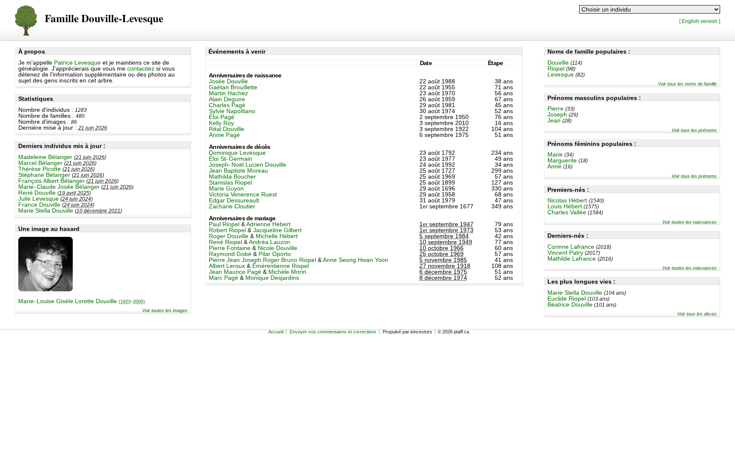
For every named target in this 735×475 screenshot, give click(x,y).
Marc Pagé (223, 277)
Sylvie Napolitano (232, 111)
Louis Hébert (564, 206)
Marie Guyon (226, 188)
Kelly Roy (221, 122)
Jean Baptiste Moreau (238, 170)
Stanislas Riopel (230, 182)
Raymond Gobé (230, 253)
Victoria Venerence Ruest (243, 194)
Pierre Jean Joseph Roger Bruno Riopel (262, 259)
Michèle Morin (287, 271)
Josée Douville (228, 81)
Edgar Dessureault (234, 200)
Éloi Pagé (221, 117)
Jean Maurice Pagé (235, 271)
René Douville (37, 192)
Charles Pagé (227, 105)
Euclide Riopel (566, 298)
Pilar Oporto (275, 253)
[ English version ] (699, 21)
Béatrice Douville (570, 304)
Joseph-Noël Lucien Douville (247, 164)
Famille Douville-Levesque (104, 19)
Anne (554, 166)
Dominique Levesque (237, 152)
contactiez (140, 68)
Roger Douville (228, 236)
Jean (554, 120)
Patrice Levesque (77, 62)
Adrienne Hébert (268, 224)
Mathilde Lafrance (571, 258)
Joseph (557, 114)
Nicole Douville (277, 248)
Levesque (560, 74)
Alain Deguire (227, 99)
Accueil (275, 331)
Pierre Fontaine (230, 248)
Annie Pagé (224, 134)
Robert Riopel (227, 230)
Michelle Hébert (277, 236)
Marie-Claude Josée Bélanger (59, 186)
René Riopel (225, 242)
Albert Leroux (227, 265)
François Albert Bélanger (51, 180)
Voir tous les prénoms (694, 130)
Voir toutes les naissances (689, 222)
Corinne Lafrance (570, 246)
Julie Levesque (38, 198)
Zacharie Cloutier (232, 206)
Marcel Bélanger (40, 162)
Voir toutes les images (165, 310)
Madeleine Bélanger (45, 157)
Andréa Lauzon (269, 242)
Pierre (555, 108)
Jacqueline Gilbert (277, 230)
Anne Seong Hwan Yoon (355, 259)
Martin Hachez (228, 93)
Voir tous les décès (697, 313)
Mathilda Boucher (232, 176)
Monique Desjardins (272, 277)
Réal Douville (226, 128)
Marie (555, 154)
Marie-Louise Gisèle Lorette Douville (81, 301)
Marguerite (562, 160)
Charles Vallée (566, 212)
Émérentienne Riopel (280, 265)
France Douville (39, 204)
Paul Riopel (224, 224)
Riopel (555, 68)
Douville (558, 62)
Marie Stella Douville (45, 210)
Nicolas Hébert (567, 200)
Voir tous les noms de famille (687, 83)
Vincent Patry (565, 252)
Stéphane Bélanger (44, 174)
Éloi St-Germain (230, 158)
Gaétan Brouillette (233, 87)
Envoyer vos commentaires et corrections (333, 331)
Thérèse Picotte (39, 168)
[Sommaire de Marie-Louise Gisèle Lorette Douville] (45, 289)
